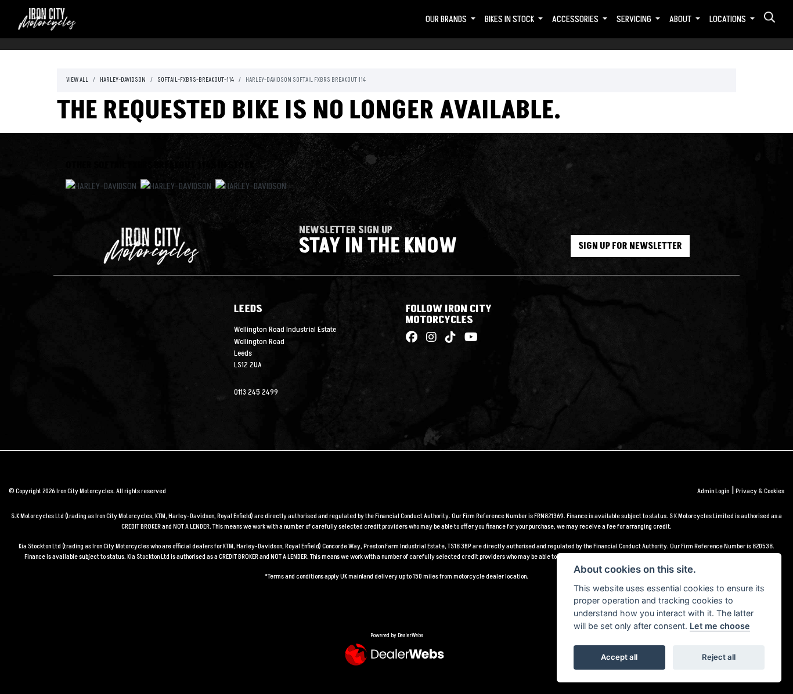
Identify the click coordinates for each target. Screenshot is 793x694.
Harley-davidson (123, 79)
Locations (728, 19)
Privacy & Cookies (760, 491)
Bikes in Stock (510, 19)
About (681, 19)
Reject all (719, 657)
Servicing (635, 19)
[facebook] (411, 337)
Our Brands (447, 19)
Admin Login (713, 491)
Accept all (619, 657)
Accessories (576, 19)
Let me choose (720, 626)
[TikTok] (447, 337)
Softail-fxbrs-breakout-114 (195, 79)
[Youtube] (468, 337)
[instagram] (428, 337)
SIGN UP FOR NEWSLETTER (630, 246)
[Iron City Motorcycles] (54, 18)
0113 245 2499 (256, 392)
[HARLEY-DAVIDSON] (101, 188)
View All (77, 79)
